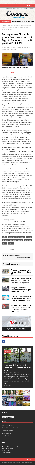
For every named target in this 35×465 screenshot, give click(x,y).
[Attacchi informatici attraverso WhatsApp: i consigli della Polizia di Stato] (26, 394)
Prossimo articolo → (24, 257)
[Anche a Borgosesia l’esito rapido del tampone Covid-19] (5, 272)
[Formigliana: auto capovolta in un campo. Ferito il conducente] (19, 399)
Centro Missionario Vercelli (10, 428)
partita (20, 240)
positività (28, 240)
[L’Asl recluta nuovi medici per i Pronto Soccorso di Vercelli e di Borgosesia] (5, 281)
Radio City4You (6, 433)
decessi (5, 240)
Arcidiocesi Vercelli (7, 425)
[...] (5, 383)
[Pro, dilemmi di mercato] (26, 399)
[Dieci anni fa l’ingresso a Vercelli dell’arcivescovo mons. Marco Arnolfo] (5, 394)
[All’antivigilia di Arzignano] (12, 399)
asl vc (4, 237)
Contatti (25, 8)
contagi (29, 237)
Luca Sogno (25, 47)
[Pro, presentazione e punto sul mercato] (12, 405)
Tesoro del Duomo (7, 430)
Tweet (12, 72)
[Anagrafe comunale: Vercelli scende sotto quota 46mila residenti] (5, 290)
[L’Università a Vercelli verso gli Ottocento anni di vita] (17, 362)
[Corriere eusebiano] (17, 15)
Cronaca (5, 49)
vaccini (11, 243)
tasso (4, 243)
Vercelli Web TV (6, 436)
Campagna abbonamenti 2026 (13, 8)
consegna (21, 237)
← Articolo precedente (11, 255)
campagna (12, 237)
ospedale (13, 240)
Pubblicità (31, 8)
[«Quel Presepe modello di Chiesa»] (12, 394)
